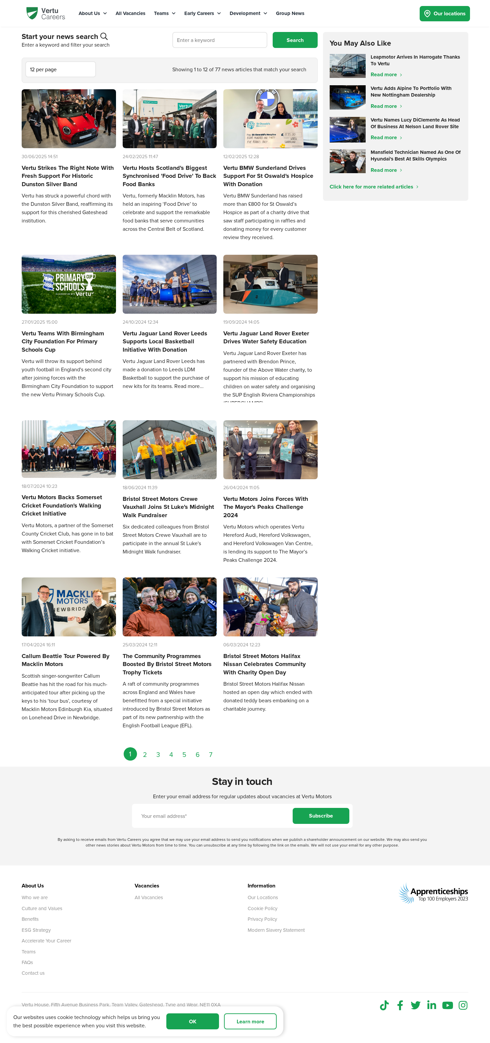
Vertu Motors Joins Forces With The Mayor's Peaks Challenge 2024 (265, 507)
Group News (290, 13)
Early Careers (199, 13)
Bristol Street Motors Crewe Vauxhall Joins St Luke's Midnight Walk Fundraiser (168, 507)
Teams (162, 13)
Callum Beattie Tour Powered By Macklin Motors (65, 660)
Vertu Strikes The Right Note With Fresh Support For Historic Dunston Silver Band (68, 176)
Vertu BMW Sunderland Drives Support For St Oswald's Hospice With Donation (268, 176)
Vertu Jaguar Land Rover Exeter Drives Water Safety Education (266, 337)
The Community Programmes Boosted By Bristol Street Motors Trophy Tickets (167, 664)
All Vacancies (130, 13)
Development (246, 13)
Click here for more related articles (372, 186)
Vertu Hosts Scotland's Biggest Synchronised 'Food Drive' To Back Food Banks (169, 176)
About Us (90, 13)
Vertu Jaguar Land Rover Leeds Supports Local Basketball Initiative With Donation (165, 341)
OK (192, 1021)
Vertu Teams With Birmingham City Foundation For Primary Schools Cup (63, 341)
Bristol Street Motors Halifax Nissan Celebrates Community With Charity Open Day (264, 664)
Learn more (250, 1021)
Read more (384, 74)
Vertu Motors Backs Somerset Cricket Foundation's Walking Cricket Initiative (62, 505)
